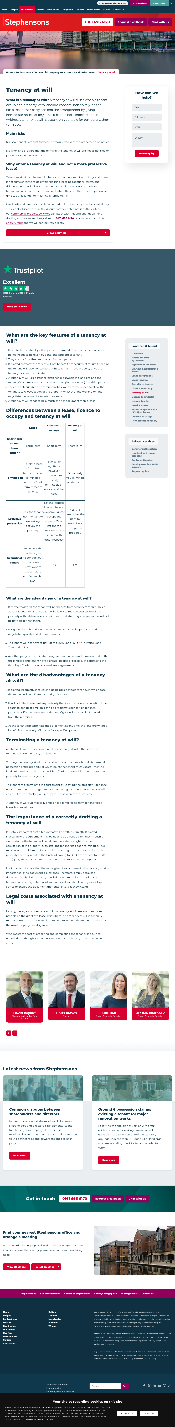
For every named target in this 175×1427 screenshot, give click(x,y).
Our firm (80, 9)
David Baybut (24, 1013)
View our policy (150, 1359)
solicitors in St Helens (129, 1316)
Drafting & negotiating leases (145, 370)
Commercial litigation (144, 449)
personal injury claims (154, 1319)
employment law (101, 1326)
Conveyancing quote (105, 1293)
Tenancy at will (107, 72)
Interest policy (53, 1388)
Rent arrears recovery (144, 420)
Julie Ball (108, 1013)
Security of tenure (142, 384)
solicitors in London (112, 1316)
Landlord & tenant (85, 72)
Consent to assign (142, 416)
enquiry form (14, 222)
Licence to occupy (142, 388)
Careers (106, 9)
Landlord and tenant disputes (144, 454)
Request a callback (131, 22)
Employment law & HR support (145, 465)
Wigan (52, 1326)
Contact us (119, 9)
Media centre (93, 9)
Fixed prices (53, 9)
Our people (67, 9)
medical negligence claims (134, 1319)
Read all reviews (17, 306)
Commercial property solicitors (52, 72)
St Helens (53, 1322)
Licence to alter (141, 401)
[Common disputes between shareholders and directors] (43, 1088)
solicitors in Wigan (149, 1316)
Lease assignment (142, 375)
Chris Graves (66, 1013)
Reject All (148, 1413)
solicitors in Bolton (146, 1312)
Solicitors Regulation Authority (142, 1341)
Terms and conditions (57, 1384)
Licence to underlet (143, 396)
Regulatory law (140, 471)
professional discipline (152, 1323)
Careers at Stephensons (77, 1293)
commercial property (145, 1326)
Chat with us (160, 22)
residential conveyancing (130, 1323)
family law (105, 1323)
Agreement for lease (144, 364)
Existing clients (140, 3)
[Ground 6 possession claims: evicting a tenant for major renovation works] (132, 1088)
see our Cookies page (85, 1416)
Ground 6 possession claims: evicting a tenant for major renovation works (124, 1114)
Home (4, 9)
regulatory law (126, 1326)
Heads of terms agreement (140, 359)
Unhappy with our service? (60, 1391)
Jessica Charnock (150, 1013)
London (52, 1315)
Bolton (52, 1312)
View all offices (16, 1267)
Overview (137, 353)
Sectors (40, 9)
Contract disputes (142, 460)
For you (14, 9)
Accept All (127, 1413)
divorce (113, 1323)
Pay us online (159, 3)
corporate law (114, 1326)
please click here (45, 1419)
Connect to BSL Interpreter (114, 3)
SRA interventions (50, 1293)
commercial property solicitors (30, 213)
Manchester (54, 1319)
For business (27, 9)
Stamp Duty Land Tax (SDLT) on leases (144, 411)
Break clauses (140, 405)
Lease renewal (140, 380)
